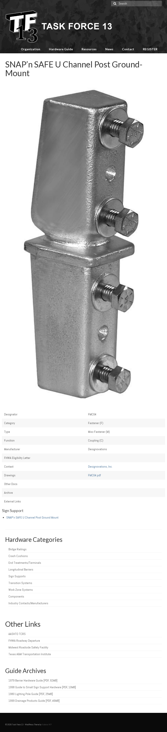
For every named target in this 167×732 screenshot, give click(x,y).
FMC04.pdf (94, 475)
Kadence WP (47, 724)
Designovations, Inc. (100, 466)
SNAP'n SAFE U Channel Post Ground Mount (32, 517)
